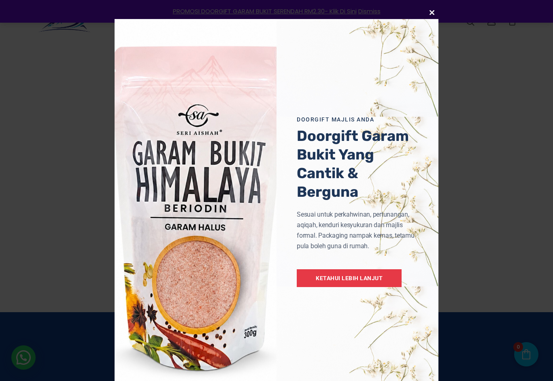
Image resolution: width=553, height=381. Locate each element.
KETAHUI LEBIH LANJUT (349, 278)
